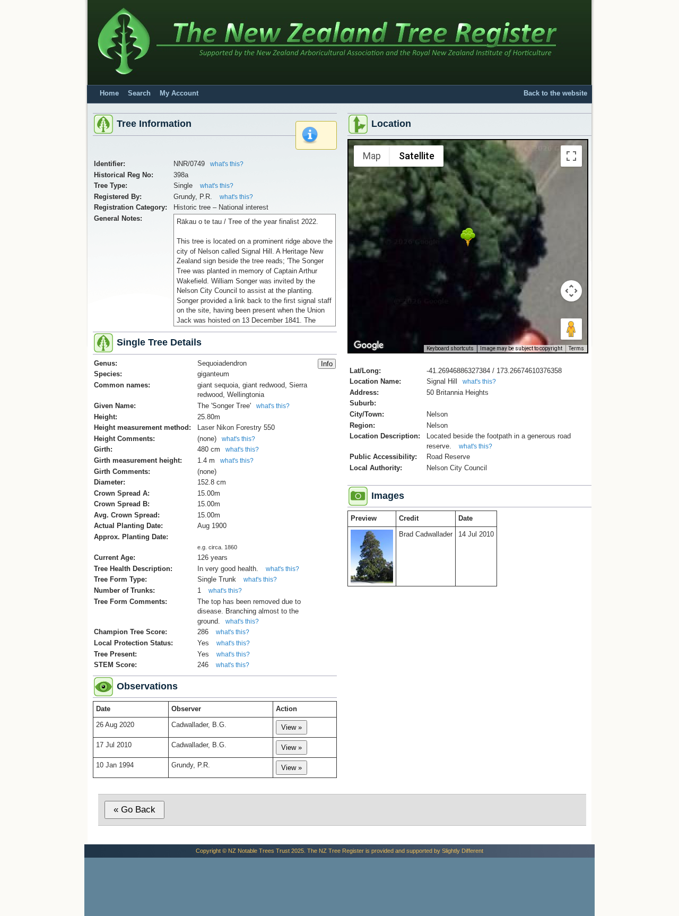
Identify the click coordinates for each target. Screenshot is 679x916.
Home (109, 93)
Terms (576, 348)
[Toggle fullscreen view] (571, 156)
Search (139, 93)
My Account (179, 93)
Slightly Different (462, 851)
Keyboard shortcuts (450, 348)
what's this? (226, 164)
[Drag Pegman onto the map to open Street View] (571, 329)
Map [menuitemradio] (372, 155)
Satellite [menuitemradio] (416, 155)
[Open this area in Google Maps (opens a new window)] (368, 345)
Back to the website (555, 93)
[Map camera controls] (571, 290)
